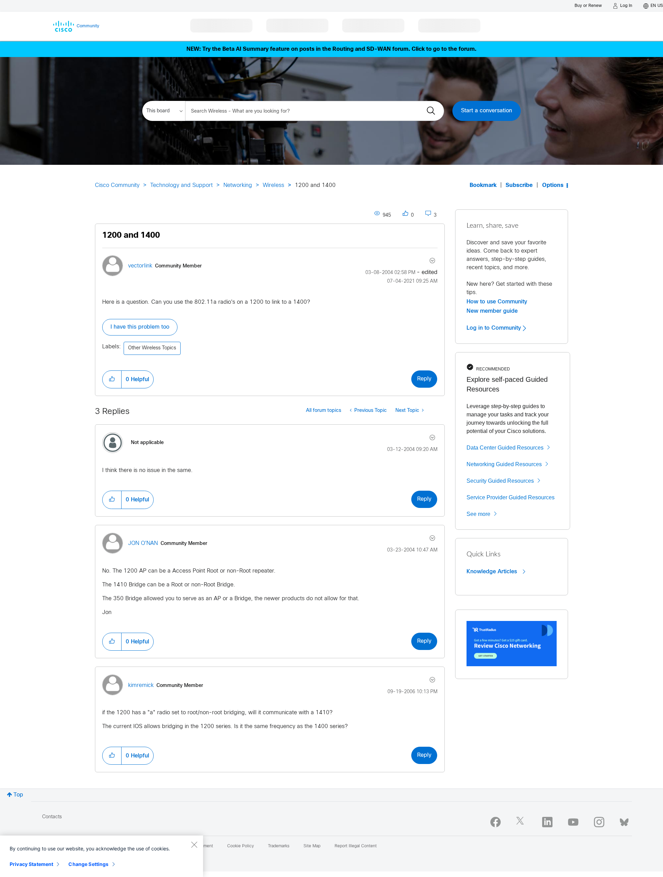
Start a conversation (486, 110)
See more (478, 514)
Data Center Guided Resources (505, 448)
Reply (424, 378)
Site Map (312, 846)
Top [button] (18, 795)
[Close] (194, 844)
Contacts (52, 817)
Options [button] (553, 185)
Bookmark (483, 185)
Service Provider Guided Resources (511, 497)
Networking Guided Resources (504, 464)
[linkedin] (547, 822)
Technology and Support (181, 185)
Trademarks (278, 846)
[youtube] (573, 822)
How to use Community (497, 301)
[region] (101, 856)
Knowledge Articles (493, 571)
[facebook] (495, 822)
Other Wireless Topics (152, 348)
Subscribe (519, 185)
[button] (112, 379)
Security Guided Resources (500, 481)
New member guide (492, 311)
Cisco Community (117, 185)
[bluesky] (624, 820)
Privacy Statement (31, 864)
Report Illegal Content (356, 846)
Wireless (273, 185)
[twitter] (521, 822)
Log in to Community (495, 328)
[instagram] (599, 822)
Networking (237, 185)
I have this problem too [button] (139, 327)
